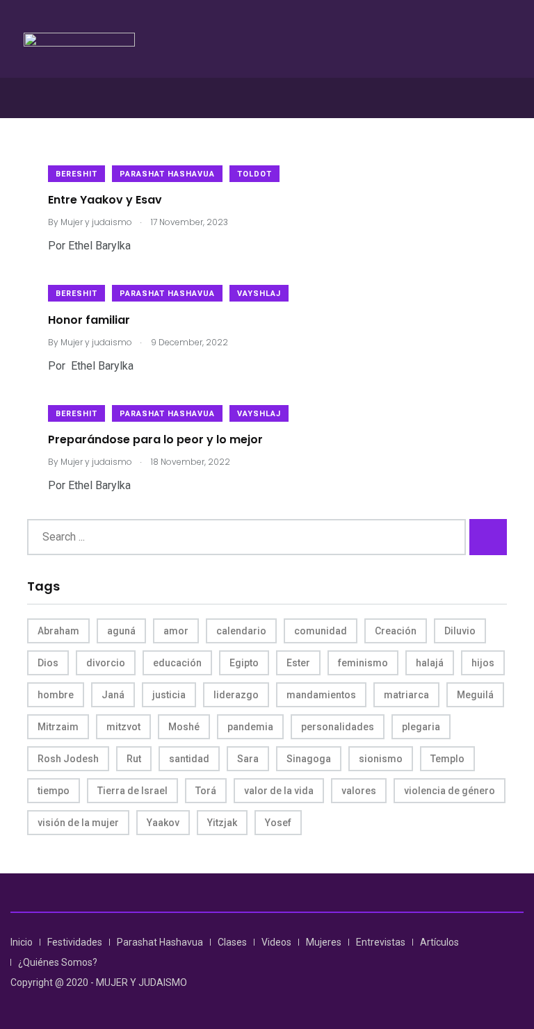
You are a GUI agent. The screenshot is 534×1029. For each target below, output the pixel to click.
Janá (113, 694)
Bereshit (76, 174)
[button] (267, 97)
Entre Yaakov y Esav (105, 200)
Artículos (439, 942)
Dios (48, 662)
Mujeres (323, 942)
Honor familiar (89, 319)
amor (175, 630)
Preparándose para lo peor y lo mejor (155, 439)
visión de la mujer (78, 822)
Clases (232, 942)
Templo (447, 758)
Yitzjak (222, 822)
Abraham (58, 630)
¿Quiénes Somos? (57, 962)
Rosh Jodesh (68, 758)
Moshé (184, 726)
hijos (482, 662)
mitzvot (123, 726)
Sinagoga (308, 758)
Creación (395, 630)
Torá (205, 790)
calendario (241, 630)
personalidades (337, 726)
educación (177, 662)
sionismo (381, 758)
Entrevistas (380, 942)
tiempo (54, 790)
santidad (189, 758)
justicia (169, 694)
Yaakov (163, 822)
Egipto (244, 662)
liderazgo (236, 694)
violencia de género (449, 790)
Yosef (278, 822)
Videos (276, 942)
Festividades (74, 942)
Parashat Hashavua (167, 174)
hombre (56, 694)
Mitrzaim (58, 726)
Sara (248, 758)
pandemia (250, 726)
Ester (298, 662)
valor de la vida (279, 790)
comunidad (320, 630)
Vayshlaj (259, 293)
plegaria (421, 726)
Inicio (21, 942)
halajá (430, 662)
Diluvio (460, 630)
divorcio (105, 662)
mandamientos (321, 694)
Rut (134, 758)
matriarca (406, 694)
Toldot (254, 174)
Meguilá (475, 694)
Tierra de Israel (132, 790)
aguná (121, 630)
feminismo (363, 662)
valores (358, 790)
